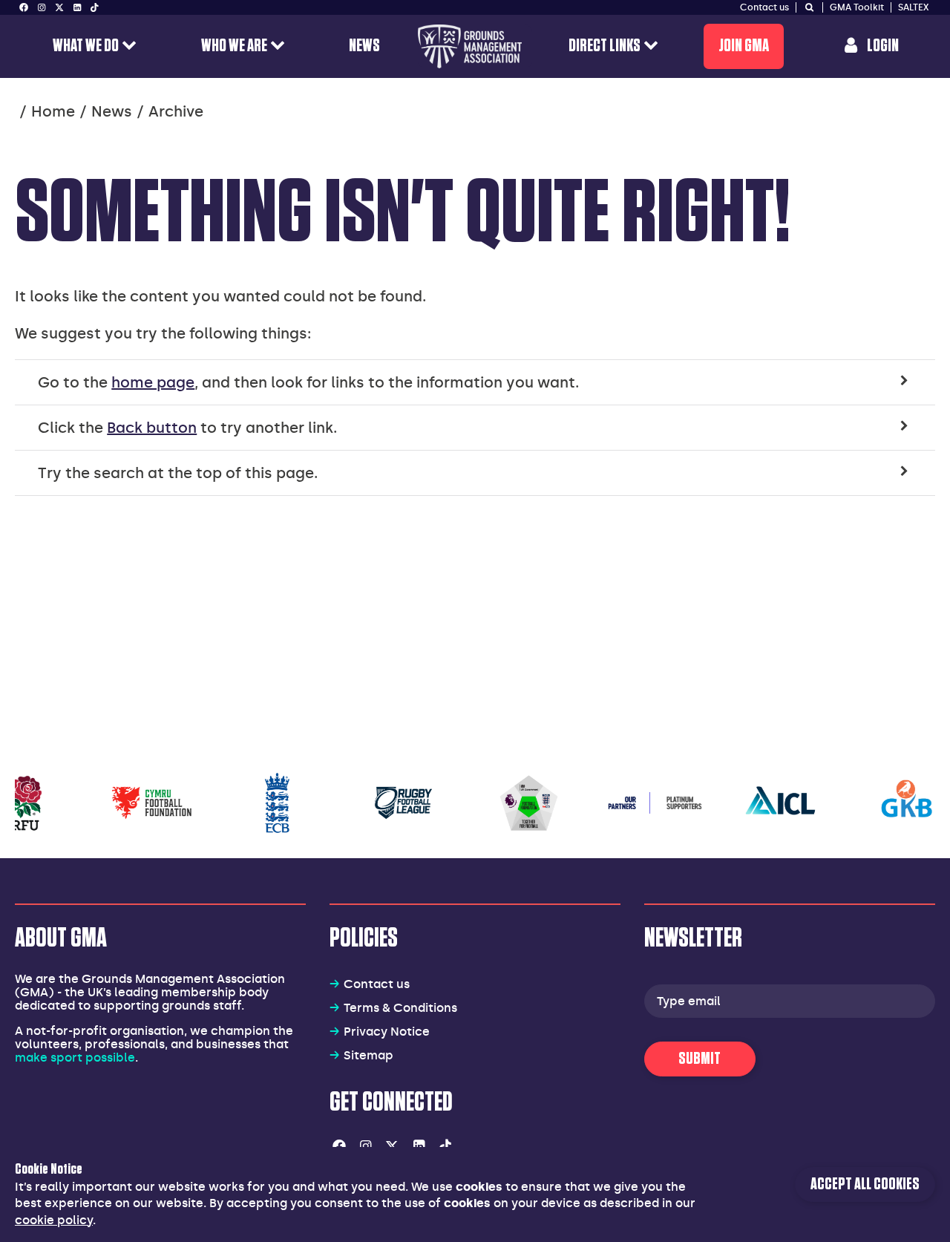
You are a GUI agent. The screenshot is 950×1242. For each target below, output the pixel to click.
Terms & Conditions (400, 1008)
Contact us (377, 984)
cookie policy (54, 1220)
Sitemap (368, 1055)
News (111, 111)
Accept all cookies (865, 1184)
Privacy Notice (387, 1031)
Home (53, 111)
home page (152, 382)
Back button (152, 428)
